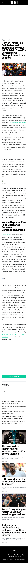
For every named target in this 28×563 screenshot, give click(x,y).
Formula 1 (6, 40)
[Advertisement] (14, 22)
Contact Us (18, 556)
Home (5, 554)
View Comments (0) (14, 376)
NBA (3, 475)
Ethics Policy (20, 554)
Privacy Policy (12, 554)
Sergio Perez (6, 235)
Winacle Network (21, 559)
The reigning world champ (17, 122)
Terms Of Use (10, 556)
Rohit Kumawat (5, 391)
